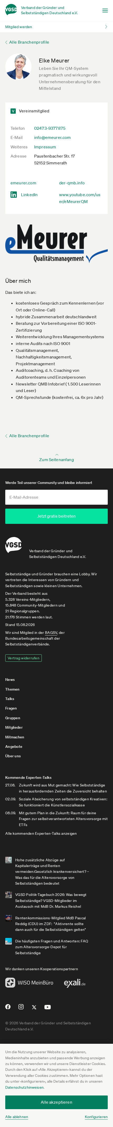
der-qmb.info (72, 182)
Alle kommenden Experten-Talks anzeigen (41, 833)
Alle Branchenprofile (29, 42)
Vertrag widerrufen (23, 658)
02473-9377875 (49, 128)
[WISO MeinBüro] (29, 984)
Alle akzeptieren (56, 1102)
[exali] (74, 985)
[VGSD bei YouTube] (47, 1009)
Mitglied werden (18, 26)
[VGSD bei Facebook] (7, 1008)
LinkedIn (29, 194)
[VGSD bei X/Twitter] (34, 1009)
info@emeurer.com (52, 137)
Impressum (45, 146)
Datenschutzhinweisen (24, 1087)
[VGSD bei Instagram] (21, 1008)
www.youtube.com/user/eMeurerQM (79, 198)
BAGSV (51, 632)
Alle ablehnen (16, 1116)
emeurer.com (23, 182)
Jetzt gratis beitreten (56, 516)
